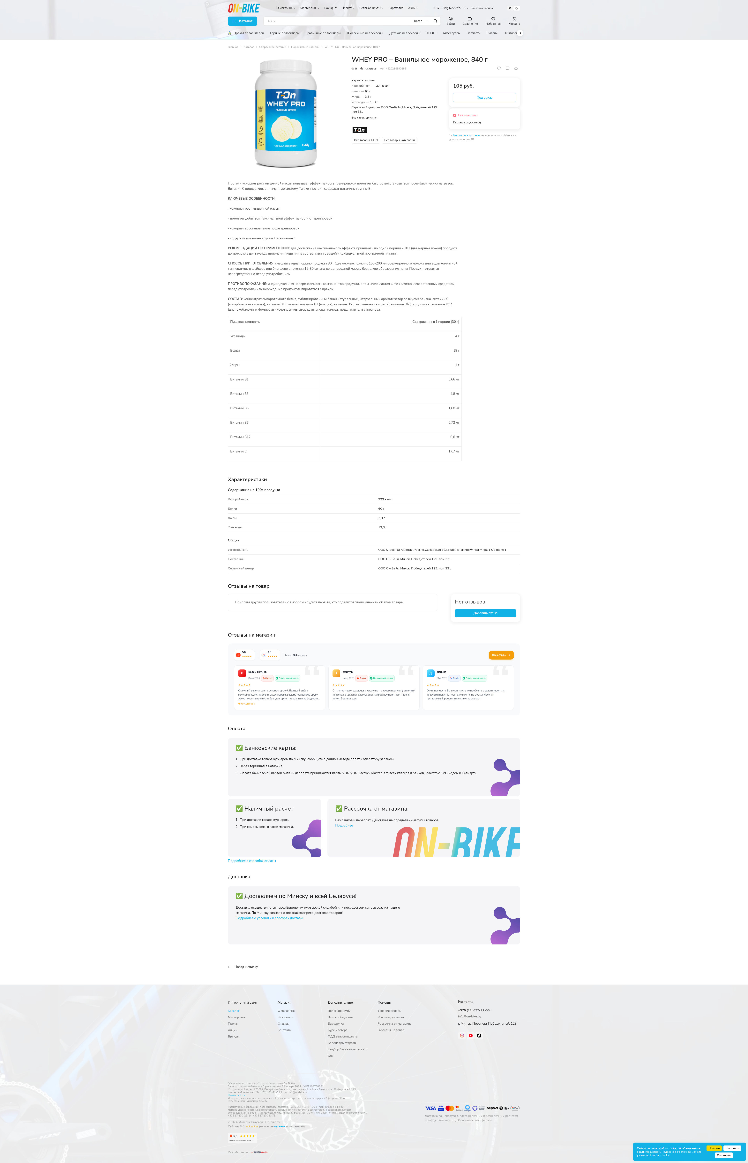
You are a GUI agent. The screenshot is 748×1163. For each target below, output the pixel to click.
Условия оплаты (389, 1011)
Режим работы (236, 1095)
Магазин (284, 1002)
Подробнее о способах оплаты (252, 861)
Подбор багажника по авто (347, 1049)
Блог (331, 1056)
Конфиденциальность (440, 1120)
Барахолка (336, 1024)
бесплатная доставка (467, 135)
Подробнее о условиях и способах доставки (270, 918)
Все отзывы (499, 655)
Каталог (234, 1011)
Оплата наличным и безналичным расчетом (487, 1116)
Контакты (285, 1030)
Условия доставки (391, 1017)
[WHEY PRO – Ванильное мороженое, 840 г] (286, 113)
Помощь (384, 1002)
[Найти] (435, 21)
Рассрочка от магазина (395, 1024)
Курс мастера (338, 1030)
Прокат (233, 1024)
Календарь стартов (342, 1043)
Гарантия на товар (391, 1030)
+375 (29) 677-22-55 (449, 8)
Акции (232, 1030)
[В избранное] (499, 68)
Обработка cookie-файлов (474, 1120)
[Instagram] (462, 1035)
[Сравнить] (508, 68)
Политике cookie (659, 1155)
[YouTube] (471, 1035)
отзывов (279, 1126)
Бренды (233, 1036)
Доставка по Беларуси (440, 1116)
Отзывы (283, 1024)
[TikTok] (479, 1035)
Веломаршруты (339, 1011)
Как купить (286, 1017)
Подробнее (344, 825)
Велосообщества (340, 1017)
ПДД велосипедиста (343, 1036)
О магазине (286, 1011)
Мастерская (236, 1017)
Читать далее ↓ (246, 703)
